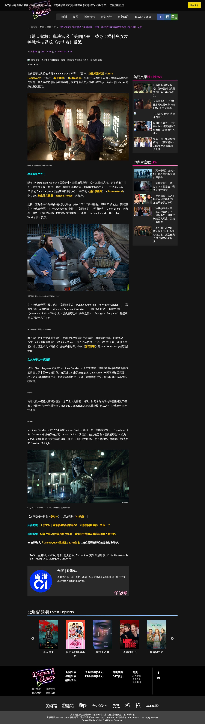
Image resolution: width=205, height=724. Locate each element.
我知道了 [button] (194, 5)
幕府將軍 (48, 652)
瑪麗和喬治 (129, 652)
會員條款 (136, 679)
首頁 (42, 27)
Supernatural (115, 191)
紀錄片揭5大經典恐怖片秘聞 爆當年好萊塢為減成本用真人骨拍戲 (78, 534)
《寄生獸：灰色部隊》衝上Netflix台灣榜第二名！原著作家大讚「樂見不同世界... (164, 235)
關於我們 (36, 688)
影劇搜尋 (106, 16)
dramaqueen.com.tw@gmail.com (142, 717)
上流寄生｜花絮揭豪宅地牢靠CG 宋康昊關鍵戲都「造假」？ (75, 525)
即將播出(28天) (94, 676)
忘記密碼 (136, 682)
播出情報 (89, 16)
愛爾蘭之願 (156, 652)
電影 (59, 555)
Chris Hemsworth (117, 555)
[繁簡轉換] (174, 16)
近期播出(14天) (94, 672)
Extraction (75, 78)
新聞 (64, 16)
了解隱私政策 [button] (117, 5)
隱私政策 (36, 692)
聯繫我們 (50, 692)
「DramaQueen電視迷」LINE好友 (60, 542)
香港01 (54, 516)
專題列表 (51, 27)
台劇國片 (123, 16)
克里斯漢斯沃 (96, 73)
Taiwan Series (143, 16)
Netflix (51, 555)
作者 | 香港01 (67, 571)
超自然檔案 (95, 191)
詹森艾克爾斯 (45, 195)
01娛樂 (80, 516)
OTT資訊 (118, 676)
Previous (32, 638)
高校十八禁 (102, 652)
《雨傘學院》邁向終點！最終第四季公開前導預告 (164, 174)
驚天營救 (59, 78)
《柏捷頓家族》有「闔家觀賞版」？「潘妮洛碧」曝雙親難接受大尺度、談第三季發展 (164, 215)
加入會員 (136, 676)
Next (172, 638)
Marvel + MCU (33, 64)
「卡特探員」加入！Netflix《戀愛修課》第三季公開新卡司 (164, 199)
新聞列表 (70, 672)
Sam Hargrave (38, 558)
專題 (75, 16)
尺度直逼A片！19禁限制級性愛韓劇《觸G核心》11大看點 (164, 104)
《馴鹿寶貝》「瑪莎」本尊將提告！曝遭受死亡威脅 (164, 186)
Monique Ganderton (60, 558)
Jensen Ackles (64, 195)
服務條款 (50, 688)
